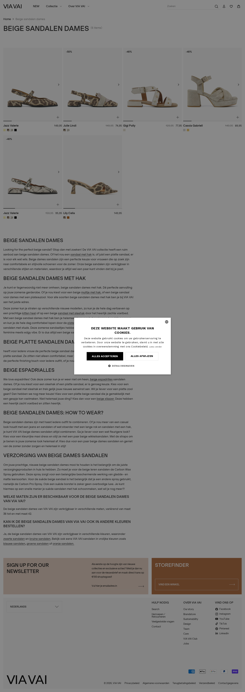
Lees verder (155, 347)
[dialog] (122, 346)
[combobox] (166, 321)
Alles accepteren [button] (105, 356)
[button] (122, 366)
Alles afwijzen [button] (142, 356)
